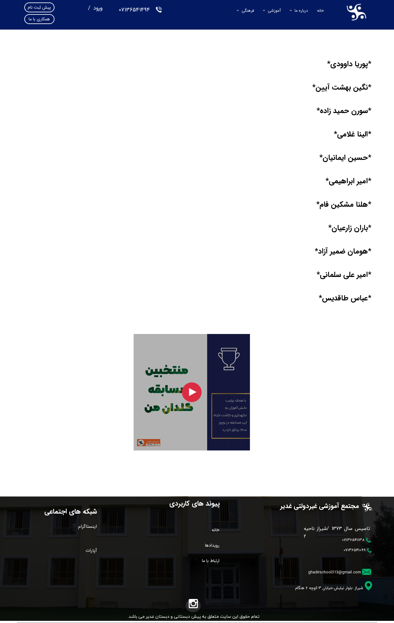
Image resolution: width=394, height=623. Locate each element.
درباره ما (301, 10)
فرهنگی (248, 10)
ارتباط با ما (210, 560)
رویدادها (212, 545)
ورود (97, 8)
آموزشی (274, 10)
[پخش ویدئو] (192, 392)
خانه (320, 10)
